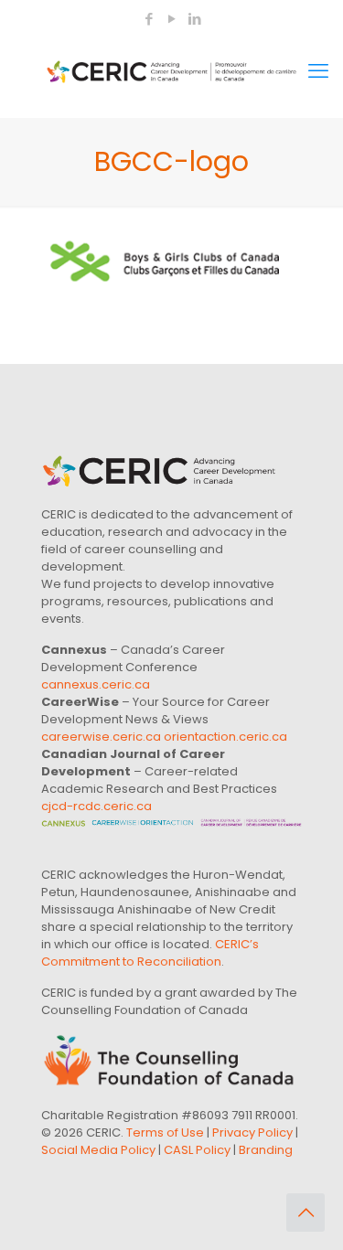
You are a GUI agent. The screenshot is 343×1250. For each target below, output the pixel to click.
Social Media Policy (98, 1150)
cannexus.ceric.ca (95, 684)
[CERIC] (171, 71)
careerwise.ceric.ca (101, 736)
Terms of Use (165, 1132)
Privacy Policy (252, 1132)
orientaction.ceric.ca (225, 736)
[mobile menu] (318, 71)
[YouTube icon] (172, 18)
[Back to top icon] (305, 1212)
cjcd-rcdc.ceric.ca (96, 806)
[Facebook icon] (149, 18)
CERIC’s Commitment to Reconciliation (150, 952)
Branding (266, 1150)
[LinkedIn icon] (195, 18)
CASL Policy (197, 1150)
